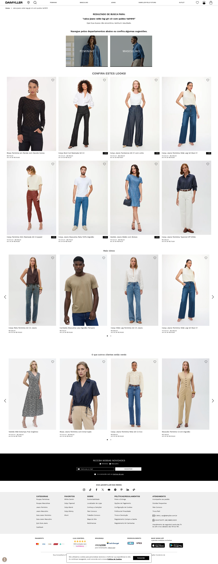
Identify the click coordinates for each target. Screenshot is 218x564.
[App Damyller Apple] (158, 545)
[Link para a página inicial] (7, 8)
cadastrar (128, 469)
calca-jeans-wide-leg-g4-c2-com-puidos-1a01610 (30, 8)
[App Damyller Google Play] (176, 545)
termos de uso (118, 474)
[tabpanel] (32, 293)
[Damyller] (13, 3)
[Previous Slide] (5, 297)
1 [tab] (107, 336)
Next (211, 295)
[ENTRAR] (204, 2)
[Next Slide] (213, 297)
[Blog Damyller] (134, 490)
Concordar (141, 558)
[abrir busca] (35, 2)
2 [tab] (111, 336)
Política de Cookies (114, 559)
